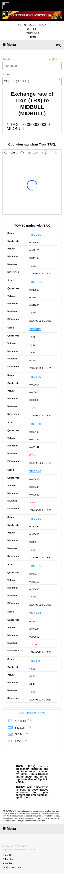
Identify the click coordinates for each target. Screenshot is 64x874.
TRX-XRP (35, 613)
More (33, 37)
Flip (49, 59)
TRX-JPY (35, 660)
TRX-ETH (35, 424)
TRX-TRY (35, 329)
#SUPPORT (32, 33)
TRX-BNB (35, 471)
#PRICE (32, 29)
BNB (10, 734)
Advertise (7, 863)
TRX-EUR (35, 566)
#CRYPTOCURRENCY (32, 24)
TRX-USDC (36, 282)
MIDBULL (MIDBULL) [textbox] (16, 81)
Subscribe (7, 859)
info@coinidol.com (11, 867)
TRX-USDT (36, 234)
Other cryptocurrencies (32, 712)
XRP (10, 741)
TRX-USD (35, 518)
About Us (7, 855)
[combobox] (32, 66)
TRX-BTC (35, 376)
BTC (10, 720)
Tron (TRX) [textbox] (10, 66)
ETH (10, 727)
